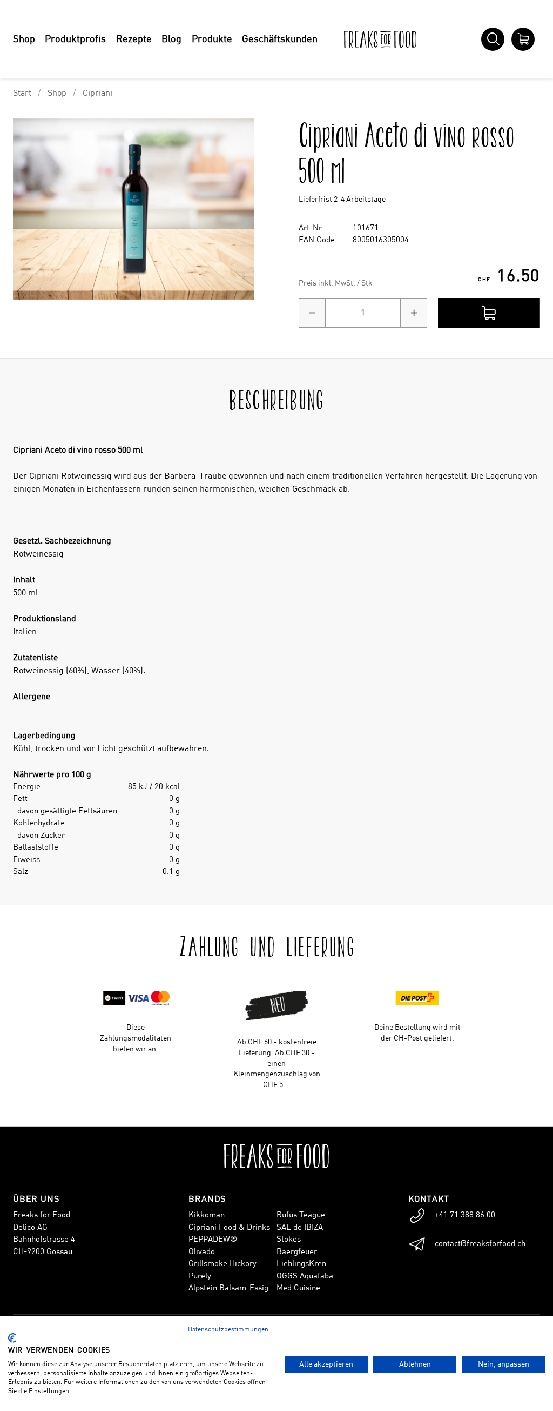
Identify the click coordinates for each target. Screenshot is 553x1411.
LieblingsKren (301, 1264)
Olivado (201, 1252)
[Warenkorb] (523, 39)
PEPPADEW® (212, 1240)
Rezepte (134, 39)
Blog (171, 39)
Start (22, 93)
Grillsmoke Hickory (222, 1264)
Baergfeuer (296, 1252)
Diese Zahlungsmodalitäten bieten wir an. (135, 1038)
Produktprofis (75, 39)
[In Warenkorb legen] (489, 313)
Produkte (212, 39)
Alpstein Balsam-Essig (228, 1288)
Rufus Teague (300, 1215)
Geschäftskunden (280, 39)
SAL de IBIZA (299, 1228)
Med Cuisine (298, 1288)
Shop (24, 39)
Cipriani (97, 93)
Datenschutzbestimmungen (228, 1330)
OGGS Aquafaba (304, 1277)
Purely (199, 1277)
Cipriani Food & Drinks (229, 1228)
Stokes (288, 1240)
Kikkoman (206, 1215)
